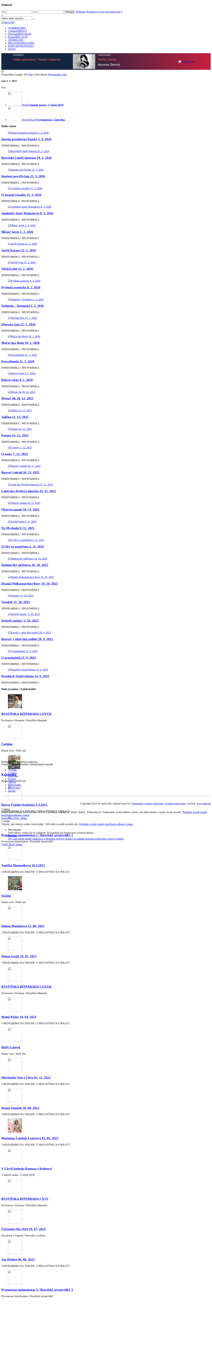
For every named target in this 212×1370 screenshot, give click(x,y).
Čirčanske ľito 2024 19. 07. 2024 (23, 1229)
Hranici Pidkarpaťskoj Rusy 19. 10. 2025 (29, 583)
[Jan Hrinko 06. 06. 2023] (106, 1247)
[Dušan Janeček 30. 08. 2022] (106, 1095)
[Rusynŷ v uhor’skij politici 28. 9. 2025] (106, 632)
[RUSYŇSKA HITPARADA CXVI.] (106, 1186)
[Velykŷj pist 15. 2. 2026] (106, 262)
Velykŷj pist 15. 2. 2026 (17, 268)
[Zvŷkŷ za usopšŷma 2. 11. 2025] (106, 540)
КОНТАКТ (21, 46)
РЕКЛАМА (21, 43)
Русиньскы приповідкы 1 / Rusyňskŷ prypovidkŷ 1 (37, 835)
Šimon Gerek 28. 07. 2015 (19, 956)
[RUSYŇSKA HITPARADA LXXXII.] (106, 974)
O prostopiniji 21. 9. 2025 (18, 657)
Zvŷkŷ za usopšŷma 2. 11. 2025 (22, 546)
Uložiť (5, 844)
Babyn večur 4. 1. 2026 (17, 380)
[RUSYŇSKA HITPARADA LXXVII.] (106, 701)
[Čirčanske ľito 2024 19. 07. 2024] (106, 1217)
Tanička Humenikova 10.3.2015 (23, 865)
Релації (17, 37)
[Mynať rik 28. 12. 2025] (106, 392)
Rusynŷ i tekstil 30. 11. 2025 (20, 472)
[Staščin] (106, 883)
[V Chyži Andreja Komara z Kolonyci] (106, 1156)
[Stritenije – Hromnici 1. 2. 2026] (106, 299)
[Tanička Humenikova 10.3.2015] (106, 853)
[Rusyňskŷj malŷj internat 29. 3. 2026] (106, 151)
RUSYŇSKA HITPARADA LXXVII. (26, 714)
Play (31, 74)
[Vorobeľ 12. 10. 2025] (106, 595)
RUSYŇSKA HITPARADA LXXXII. (26, 986)
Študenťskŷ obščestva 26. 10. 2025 (24, 565)
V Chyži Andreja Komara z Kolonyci (26, 1168)
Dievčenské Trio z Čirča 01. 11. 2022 (26, 1077)
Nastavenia (7, 818)
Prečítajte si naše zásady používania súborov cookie (106, 824)
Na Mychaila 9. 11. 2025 (17, 528)
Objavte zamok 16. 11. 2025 (20, 509)
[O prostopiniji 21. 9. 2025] (106, 651)
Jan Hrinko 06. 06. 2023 (18, 1259)
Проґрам (19, 34)
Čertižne (7, 744)
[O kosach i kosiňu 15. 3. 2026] (106, 188)
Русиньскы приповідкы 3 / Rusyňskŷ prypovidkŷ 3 (37, 1289)
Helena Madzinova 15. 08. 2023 (22, 926)
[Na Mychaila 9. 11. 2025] (106, 521)
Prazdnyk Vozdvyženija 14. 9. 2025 (25, 676)
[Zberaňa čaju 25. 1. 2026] (106, 317)
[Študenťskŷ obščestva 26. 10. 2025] (106, 558)
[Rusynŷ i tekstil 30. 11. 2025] (106, 466)
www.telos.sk (203, 803)
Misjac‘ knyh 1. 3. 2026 (17, 232)
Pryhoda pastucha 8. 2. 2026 (20, 287)
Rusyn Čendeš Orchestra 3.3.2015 (24, 804)
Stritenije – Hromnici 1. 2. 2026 (22, 306)
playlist (11, 49)
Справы (17, 31)
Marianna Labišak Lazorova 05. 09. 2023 (29, 1138)
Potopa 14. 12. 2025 (14, 435)
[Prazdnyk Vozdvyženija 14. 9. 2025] (106, 669)
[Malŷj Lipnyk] (106, 1035)
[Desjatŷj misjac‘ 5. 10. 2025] (106, 614)
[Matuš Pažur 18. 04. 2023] (106, 1004)
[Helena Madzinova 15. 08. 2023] (106, 913)
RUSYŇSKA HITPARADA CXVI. (25, 1199)
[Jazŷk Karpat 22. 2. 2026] (106, 243)
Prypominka (54, 74)
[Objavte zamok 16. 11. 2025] (106, 503)
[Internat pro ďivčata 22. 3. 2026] (106, 169)
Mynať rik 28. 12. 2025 (17, 398)
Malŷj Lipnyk (10, 1047)
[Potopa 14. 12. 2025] (106, 429)
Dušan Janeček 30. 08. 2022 (20, 1108)
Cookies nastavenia (175, 803)
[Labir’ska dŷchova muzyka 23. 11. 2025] (106, 484)
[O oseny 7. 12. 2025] (106, 447)
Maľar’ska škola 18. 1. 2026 (20, 343)
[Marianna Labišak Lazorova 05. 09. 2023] (106, 1125)
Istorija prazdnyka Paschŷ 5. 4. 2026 (26, 139)
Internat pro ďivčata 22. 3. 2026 (23, 176)
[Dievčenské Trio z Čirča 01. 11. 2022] (106, 1065)
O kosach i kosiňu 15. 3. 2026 (21, 195)
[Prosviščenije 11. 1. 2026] (106, 355)
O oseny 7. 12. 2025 (14, 454)
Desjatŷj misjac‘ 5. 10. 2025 (20, 620)
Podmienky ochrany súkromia (147, 803)
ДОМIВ (17, 28)
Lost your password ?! (110, 11)
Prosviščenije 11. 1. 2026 (17, 361)
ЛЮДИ (16, 40)
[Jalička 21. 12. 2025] (106, 410)
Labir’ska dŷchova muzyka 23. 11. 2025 (28, 491)
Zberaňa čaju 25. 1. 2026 (18, 324)
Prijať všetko (20, 818)
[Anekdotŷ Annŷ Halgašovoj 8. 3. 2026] (106, 206)
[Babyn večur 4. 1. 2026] (106, 373)
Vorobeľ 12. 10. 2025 (15, 602)
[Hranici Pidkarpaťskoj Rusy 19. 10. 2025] (106, 577)
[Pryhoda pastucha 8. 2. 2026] (106, 280)
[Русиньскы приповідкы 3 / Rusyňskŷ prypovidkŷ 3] (106, 1277)
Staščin (6, 895)
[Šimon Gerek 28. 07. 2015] (106, 944)
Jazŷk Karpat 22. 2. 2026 (18, 250)
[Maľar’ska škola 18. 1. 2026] (106, 336)
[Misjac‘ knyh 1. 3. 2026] (106, 225)
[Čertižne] (106, 732)
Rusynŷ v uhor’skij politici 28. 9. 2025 (27, 639)
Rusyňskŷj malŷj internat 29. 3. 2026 (26, 157)
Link (64, 74)
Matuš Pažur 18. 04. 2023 (18, 1017)
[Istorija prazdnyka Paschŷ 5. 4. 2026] (106, 132)
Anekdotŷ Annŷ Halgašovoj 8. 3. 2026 (27, 213)
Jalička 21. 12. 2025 (14, 417)
